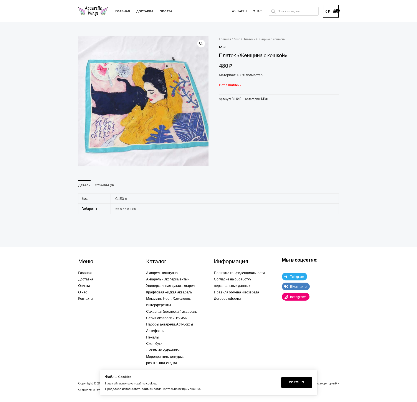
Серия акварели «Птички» (166, 318)
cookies (151, 383)
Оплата (84, 285)
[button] (201, 43)
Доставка (85, 279)
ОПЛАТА (166, 11)
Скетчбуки (154, 343)
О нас (82, 292)
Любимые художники (163, 350)
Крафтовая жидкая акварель (169, 292)
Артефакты (155, 331)
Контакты (239, 11)
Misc (236, 39)
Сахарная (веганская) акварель (171, 311)
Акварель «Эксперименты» (167, 279)
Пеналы (152, 337)
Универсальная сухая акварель (171, 285)
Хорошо (296, 382)
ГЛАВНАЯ (122, 11)
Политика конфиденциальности (239, 273)
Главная (225, 39)
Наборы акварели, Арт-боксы (169, 324)
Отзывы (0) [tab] (104, 185)
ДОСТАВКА (144, 11)
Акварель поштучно (162, 273)
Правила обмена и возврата (236, 292)
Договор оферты (227, 298)
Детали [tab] (84, 185)
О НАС (257, 11)
